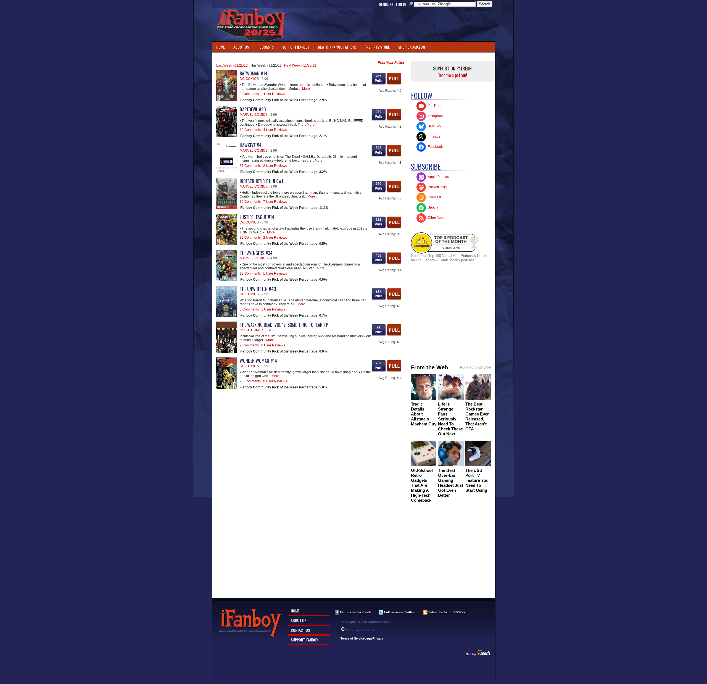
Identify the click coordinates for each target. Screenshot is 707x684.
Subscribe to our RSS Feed (448, 612)
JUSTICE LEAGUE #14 (257, 217)
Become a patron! (452, 75)
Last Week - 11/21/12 (232, 65)
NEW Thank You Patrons (337, 47)
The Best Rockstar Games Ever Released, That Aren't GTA (477, 416)
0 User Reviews (273, 345)
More (306, 89)
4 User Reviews (275, 130)
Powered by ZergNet (475, 367)
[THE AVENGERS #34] (226, 280)
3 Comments (249, 309)
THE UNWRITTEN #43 (258, 289)
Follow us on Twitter (398, 612)
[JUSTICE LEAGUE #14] (226, 244)
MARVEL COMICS (254, 115)
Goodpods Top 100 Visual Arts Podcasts (444, 256)
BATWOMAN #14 (253, 73)
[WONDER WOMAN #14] (226, 388)
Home (220, 47)
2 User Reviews (275, 166)
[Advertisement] (394, 24)
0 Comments (249, 94)
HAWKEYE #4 (251, 145)
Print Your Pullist (391, 63)
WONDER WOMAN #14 (258, 360)
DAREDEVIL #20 (253, 109)
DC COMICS (249, 79)
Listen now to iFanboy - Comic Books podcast (449, 258)
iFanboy (250, 24)
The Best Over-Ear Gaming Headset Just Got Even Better (450, 483)
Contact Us (300, 630)
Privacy (378, 638)
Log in (401, 4)
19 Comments (250, 130)
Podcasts (263, 46)
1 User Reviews (273, 94)
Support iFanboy (294, 46)
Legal (369, 638)
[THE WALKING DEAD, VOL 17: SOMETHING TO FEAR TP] (226, 352)
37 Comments (250, 166)
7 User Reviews (275, 202)
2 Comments (249, 345)
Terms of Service (353, 638)
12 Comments (250, 273)
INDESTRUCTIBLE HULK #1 (261, 181)
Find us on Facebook (355, 612)
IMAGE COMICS (252, 330)
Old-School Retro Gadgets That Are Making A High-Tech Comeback (422, 485)
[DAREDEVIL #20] (226, 136)
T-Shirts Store (377, 47)
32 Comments (250, 238)
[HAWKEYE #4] (226, 172)
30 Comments (250, 202)
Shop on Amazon (411, 47)
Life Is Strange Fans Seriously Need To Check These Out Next (450, 419)
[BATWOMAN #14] (226, 100)
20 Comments (250, 381)
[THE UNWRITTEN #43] (226, 316)
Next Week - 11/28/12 (300, 65)
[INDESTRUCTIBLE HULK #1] (226, 208)
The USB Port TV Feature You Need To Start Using (477, 480)
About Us (241, 47)
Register (386, 4)
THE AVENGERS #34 (256, 253)
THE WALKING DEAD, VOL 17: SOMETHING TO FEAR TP (284, 325)
